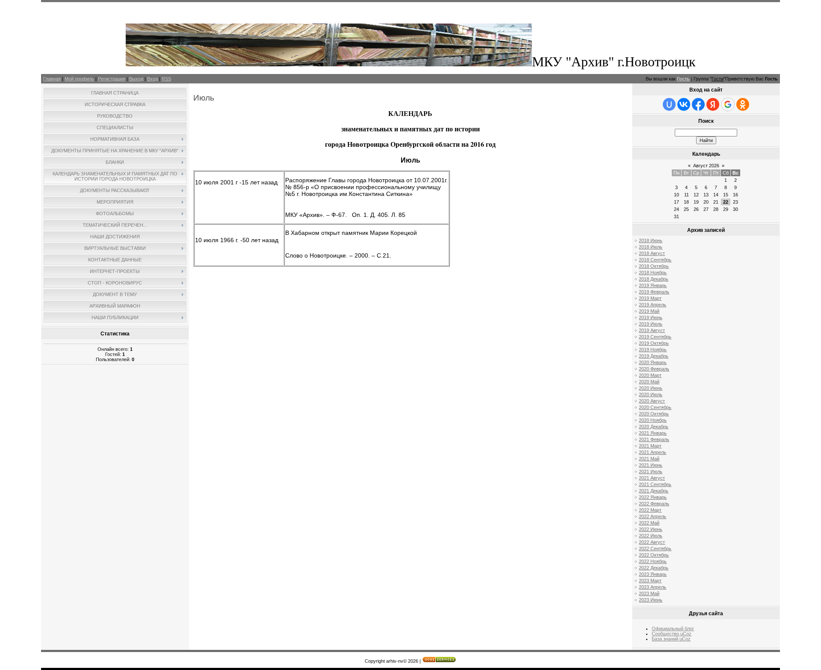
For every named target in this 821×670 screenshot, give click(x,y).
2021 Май (649, 458)
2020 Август (652, 400)
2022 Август (652, 542)
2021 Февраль (654, 439)
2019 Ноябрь (653, 349)
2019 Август (652, 330)
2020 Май (649, 381)
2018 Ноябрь (653, 272)
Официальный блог (673, 628)
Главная (52, 78)
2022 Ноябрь (653, 561)
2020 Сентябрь (655, 407)
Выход (136, 78)
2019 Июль (650, 323)
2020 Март (650, 375)
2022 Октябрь (654, 554)
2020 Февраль (654, 368)
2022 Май (649, 522)
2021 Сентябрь (655, 484)
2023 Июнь (650, 599)
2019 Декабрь (653, 356)
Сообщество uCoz (671, 633)
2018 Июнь (650, 240)
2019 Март (650, 298)
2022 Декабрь (653, 567)
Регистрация (111, 78)
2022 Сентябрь (655, 548)
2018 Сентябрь (655, 259)
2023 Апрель (652, 587)
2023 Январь (653, 574)
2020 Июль (650, 394)
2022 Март (650, 510)
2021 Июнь (650, 465)
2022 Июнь (650, 529)
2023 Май (649, 593)
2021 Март (650, 445)
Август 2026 (706, 165)
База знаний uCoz (671, 638)
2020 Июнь (650, 388)
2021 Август (652, 477)
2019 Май (649, 311)
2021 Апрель (652, 452)
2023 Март (650, 580)
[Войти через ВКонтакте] (683, 104)
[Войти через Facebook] (698, 104)
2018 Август (652, 253)
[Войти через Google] (728, 104)
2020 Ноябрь (653, 420)
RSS (166, 78)
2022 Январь (653, 497)
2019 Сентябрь (655, 336)
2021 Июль (650, 471)
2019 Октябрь (654, 343)
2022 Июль (650, 535)
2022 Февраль (654, 503)
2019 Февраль (654, 291)
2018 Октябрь (654, 266)
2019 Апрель (652, 304)
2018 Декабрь (653, 279)
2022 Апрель (652, 516)
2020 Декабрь (653, 426)
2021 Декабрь (653, 490)
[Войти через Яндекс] (712, 104)
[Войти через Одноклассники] (742, 104)
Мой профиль (79, 78)
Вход (152, 78)
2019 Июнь (650, 317)
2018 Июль (650, 246)
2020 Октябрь (654, 413)
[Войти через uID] (669, 104)
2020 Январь (653, 362)
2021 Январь (653, 433)
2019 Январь (653, 285)
